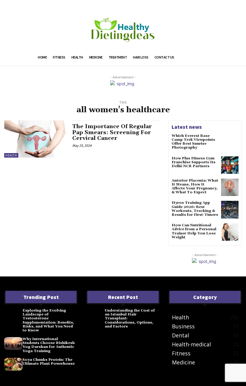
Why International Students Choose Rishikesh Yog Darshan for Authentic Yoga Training (48, 345)
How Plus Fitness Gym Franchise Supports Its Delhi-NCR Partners (193, 162)
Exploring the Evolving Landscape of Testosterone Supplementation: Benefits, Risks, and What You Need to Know (48, 320)
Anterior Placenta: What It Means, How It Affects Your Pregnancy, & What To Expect (195, 186)
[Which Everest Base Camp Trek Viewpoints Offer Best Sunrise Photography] (229, 142)
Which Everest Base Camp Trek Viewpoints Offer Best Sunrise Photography (193, 142)
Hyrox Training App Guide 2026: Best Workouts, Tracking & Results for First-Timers (195, 209)
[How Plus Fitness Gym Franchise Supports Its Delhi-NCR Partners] (229, 165)
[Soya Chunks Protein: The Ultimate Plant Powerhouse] (13, 364)
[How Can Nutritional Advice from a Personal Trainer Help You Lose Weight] (229, 232)
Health (11, 155)
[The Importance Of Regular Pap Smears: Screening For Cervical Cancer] (35, 139)
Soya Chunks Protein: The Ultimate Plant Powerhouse (48, 361)
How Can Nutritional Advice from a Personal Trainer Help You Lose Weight (194, 231)
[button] (205, 58)
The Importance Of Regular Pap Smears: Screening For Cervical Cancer (112, 132)
